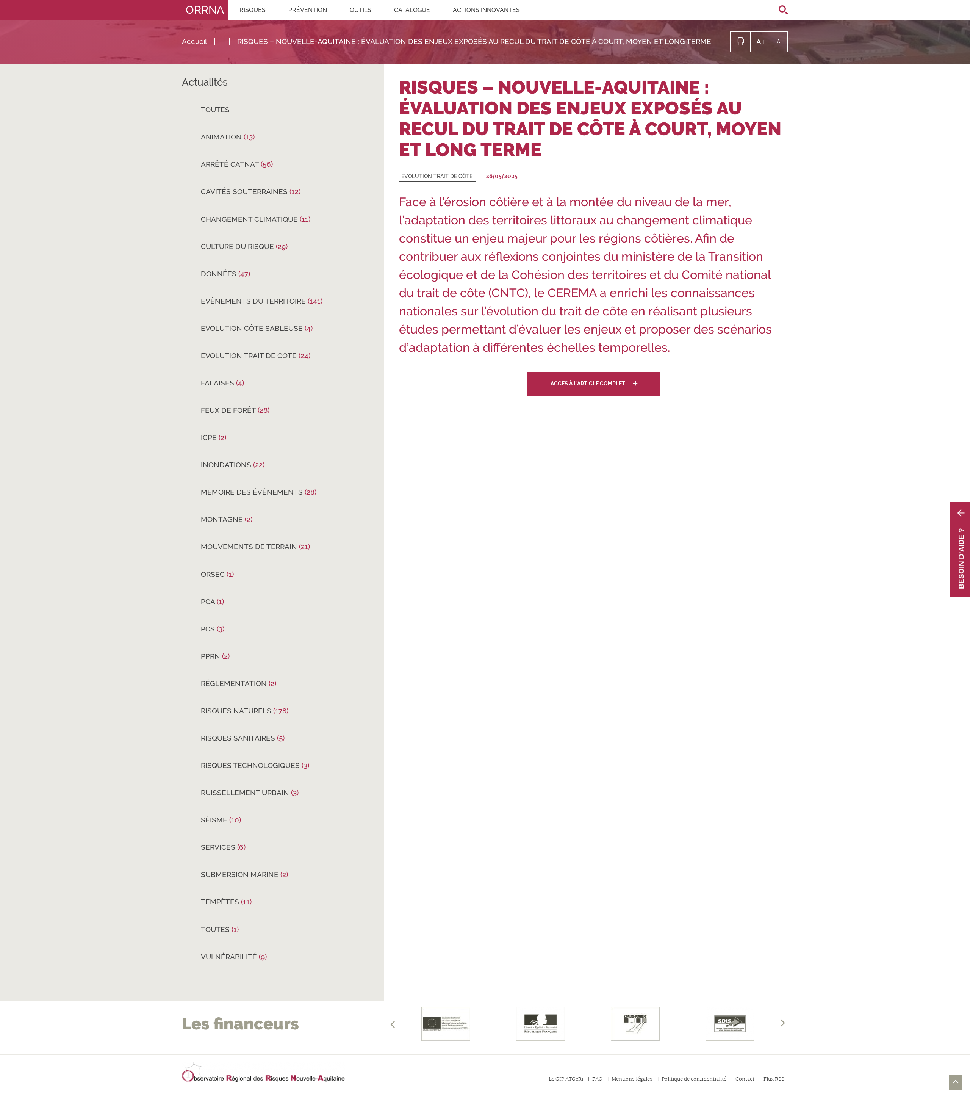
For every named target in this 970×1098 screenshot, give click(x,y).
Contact (744, 1079)
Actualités (205, 82)
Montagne (226, 519)
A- (782, 45)
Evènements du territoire (261, 301)
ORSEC (217, 574)
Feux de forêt (235, 410)
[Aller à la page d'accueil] (263, 1072)
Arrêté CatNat (237, 164)
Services (223, 847)
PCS (212, 629)
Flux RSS (773, 1079)
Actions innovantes (486, 10)
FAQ (597, 1079)
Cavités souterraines (250, 191)
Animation (228, 137)
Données (225, 273)
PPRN (215, 656)
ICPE (213, 437)
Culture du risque (244, 246)
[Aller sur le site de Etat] (540, 1024)
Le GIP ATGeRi (566, 1079)
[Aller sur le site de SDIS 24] (635, 1024)
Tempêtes (226, 902)
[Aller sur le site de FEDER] (446, 1024)
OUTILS (360, 10)
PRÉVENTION (307, 10)
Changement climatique (255, 219)
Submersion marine (244, 874)
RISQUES (252, 10)
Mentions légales (632, 1079)
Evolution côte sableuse (257, 328)
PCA (212, 601)
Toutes (215, 109)
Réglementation (238, 683)
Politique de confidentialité (694, 1079)
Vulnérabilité (234, 956)
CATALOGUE (412, 10)
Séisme (221, 820)
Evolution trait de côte (255, 355)
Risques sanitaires (243, 738)
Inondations (232, 465)
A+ (763, 44)
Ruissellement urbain (250, 792)
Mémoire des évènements (258, 492)
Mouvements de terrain (255, 546)
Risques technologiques (255, 765)
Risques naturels (244, 710)
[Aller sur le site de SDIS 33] (730, 1024)
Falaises (222, 383)
